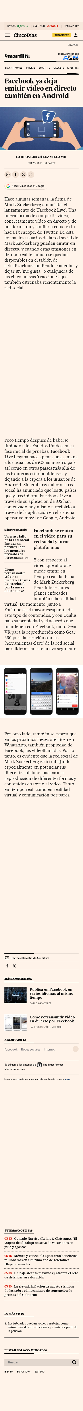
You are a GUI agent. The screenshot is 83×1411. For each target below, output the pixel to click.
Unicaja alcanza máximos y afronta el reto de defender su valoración (41, 1275)
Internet (49, 1049)
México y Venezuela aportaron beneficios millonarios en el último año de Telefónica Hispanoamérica (40, 1260)
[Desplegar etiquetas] (76, 1049)
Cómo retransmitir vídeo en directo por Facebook (52, 1019)
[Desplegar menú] (7, 35)
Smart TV (44, 67)
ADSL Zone (68, 57)
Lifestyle (73, 67)
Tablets (30, 67)
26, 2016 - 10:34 (41, 163)
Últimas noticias (19, 1230)
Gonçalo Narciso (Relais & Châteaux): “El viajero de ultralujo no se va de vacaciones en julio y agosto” (40, 1243)
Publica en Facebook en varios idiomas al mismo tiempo (51, 994)
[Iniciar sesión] (76, 35)
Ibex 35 (11, 26)
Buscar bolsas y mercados (25, 1350)
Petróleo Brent (73, 26)
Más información (13, 1069)
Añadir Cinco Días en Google (28, 185)
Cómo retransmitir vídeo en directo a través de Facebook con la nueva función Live (17, 580)
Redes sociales (30, 1049)
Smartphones (13, 67)
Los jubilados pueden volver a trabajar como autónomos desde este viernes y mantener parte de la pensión (42, 1327)
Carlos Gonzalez (40, 1003)
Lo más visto (14, 1313)
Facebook (10, 1049)
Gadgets (59, 67)
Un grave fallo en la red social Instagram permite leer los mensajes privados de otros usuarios (16, 547)
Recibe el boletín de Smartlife (30, 958)
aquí (67, 1079)
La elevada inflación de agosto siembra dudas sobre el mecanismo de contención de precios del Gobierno (39, 1290)
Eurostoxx (23, 1372)
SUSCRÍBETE (61, 35)
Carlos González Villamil (41, 157)
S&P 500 (39, 26)
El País (73, 44)
